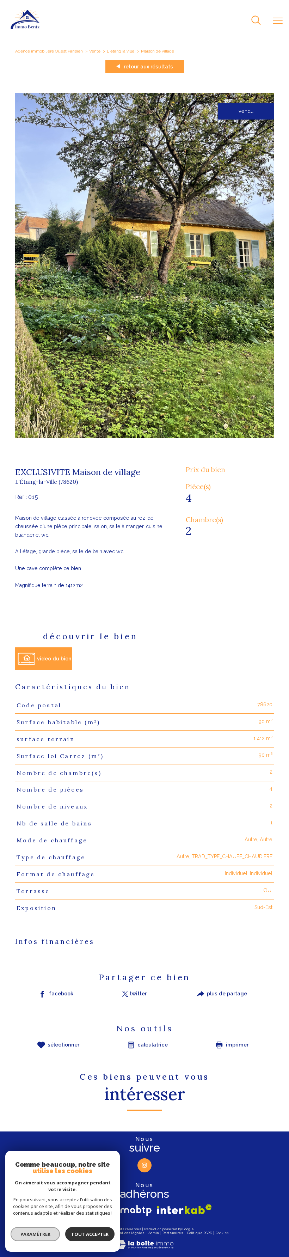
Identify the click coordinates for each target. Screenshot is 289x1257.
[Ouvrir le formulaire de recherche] (256, 20)
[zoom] (144, 436)
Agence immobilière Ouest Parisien (49, 51)
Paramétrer (35, 1234)
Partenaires (172, 1233)
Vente (94, 51)
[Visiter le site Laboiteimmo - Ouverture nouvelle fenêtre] (144, 1247)
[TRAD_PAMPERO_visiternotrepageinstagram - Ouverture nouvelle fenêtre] (144, 1165)
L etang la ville (120, 51)
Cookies (222, 1233)
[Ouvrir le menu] (277, 21)
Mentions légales (129, 1233)
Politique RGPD (199, 1233)
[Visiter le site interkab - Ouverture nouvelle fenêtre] (184, 1209)
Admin (153, 1233)
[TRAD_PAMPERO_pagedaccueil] (25, 27)
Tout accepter (90, 1234)
